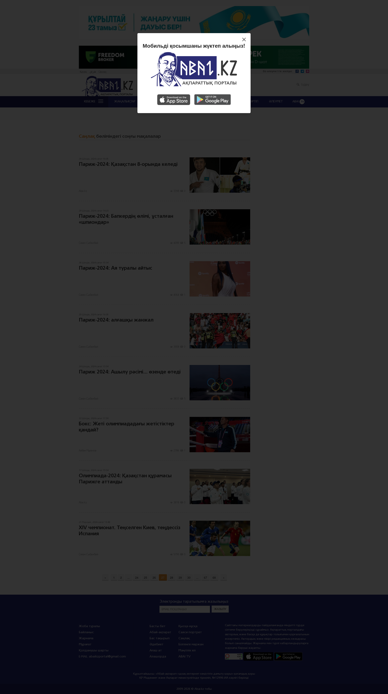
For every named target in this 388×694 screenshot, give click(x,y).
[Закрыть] (245, 40)
